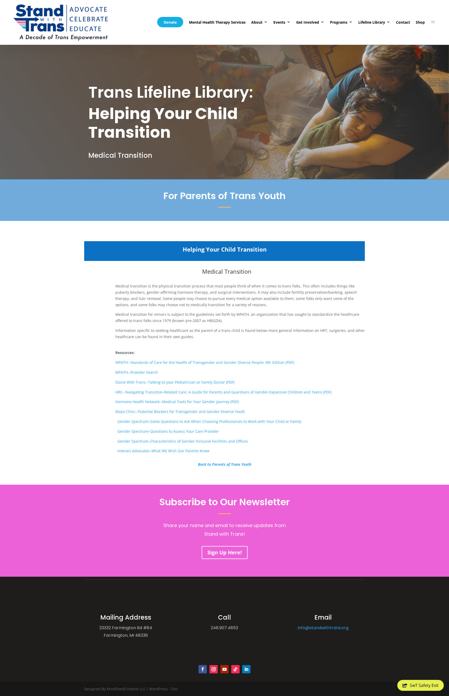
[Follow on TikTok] (235, 669)
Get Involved (307, 22)
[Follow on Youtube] (224, 669)
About (256, 22)
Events (279, 22)
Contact (403, 22)
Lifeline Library (371, 22)
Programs (338, 22)
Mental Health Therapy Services (217, 22)
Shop (420, 22)
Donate (170, 22)
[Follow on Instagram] (213, 669)
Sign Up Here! (224, 552)
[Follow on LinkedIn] (246, 669)
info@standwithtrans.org (323, 628)
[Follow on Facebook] (203, 669)
